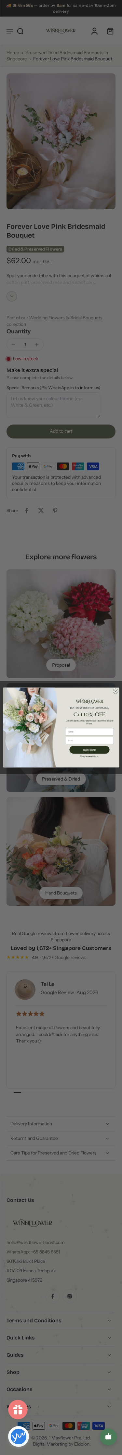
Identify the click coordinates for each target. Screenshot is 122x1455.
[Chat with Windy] (108, 1436)
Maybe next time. (89, 756)
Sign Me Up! (89, 749)
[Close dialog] (115, 691)
